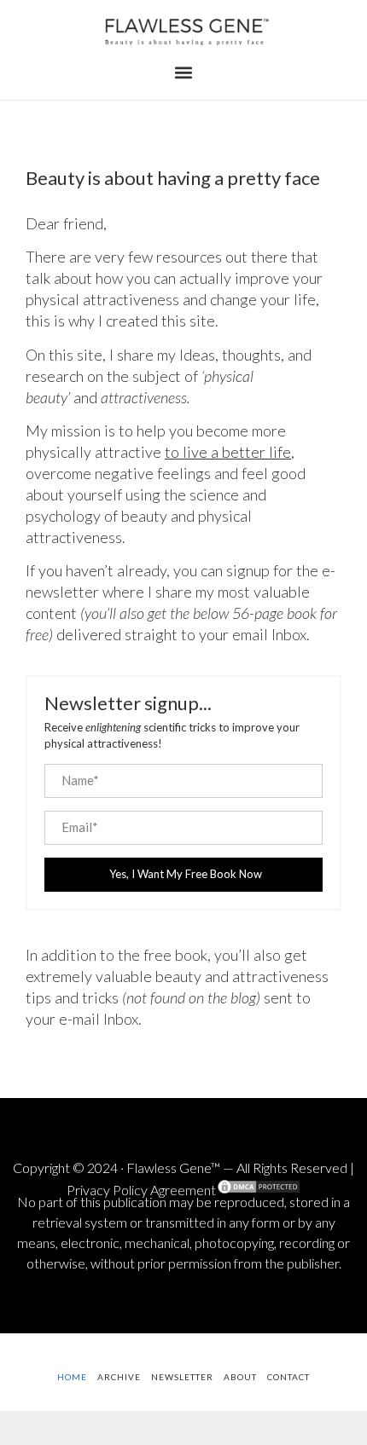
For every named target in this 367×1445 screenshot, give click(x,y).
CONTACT (288, 1377)
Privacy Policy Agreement (141, 1190)
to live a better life (228, 451)
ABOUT (240, 1377)
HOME (72, 1377)
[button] (184, 73)
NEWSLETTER (182, 1377)
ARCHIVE (119, 1377)
